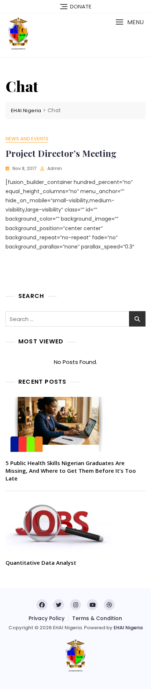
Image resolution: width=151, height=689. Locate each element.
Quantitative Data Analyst (40, 562)
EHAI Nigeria (128, 627)
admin (54, 168)
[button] (129, 22)
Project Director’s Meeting (61, 153)
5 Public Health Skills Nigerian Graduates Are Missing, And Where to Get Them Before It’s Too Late (70, 470)
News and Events (26, 138)
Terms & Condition (97, 618)
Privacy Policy (47, 618)
